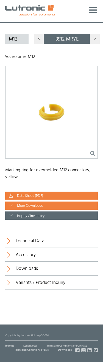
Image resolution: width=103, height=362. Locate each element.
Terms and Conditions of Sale (32, 350)
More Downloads (30, 206)
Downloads (65, 350)
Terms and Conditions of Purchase (67, 346)
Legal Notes (30, 346)
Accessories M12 (19, 56)
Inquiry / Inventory (30, 216)
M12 (13, 39)
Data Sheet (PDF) (30, 196)
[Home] (30, 10)
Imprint (9, 346)
